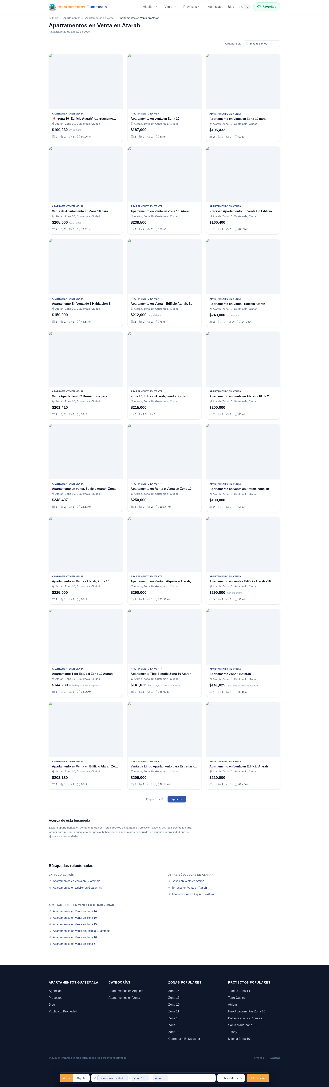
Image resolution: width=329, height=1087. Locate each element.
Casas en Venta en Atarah (188, 881)
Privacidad (274, 1057)
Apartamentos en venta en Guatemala (76, 881)
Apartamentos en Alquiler (126, 990)
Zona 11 (173, 1011)
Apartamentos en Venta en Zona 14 (75, 911)
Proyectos (190, 6)
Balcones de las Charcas (245, 1018)
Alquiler (148, 6)
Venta (168, 6)
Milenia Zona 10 (239, 1038)
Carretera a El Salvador (184, 1038)
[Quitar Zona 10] (146, 1078)
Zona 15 (174, 997)
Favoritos (269, 6)
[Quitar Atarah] (165, 1078)
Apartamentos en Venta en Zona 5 (74, 943)
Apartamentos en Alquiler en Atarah (193, 894)
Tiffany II (233, 1032)
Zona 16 (174, 1018)
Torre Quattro (237, 997)
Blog (231, 6)
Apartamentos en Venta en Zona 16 (75, 937)
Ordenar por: (233, 43)
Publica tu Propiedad (63, 1011)
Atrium (232, 1004)
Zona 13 (174, 1032)
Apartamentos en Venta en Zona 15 (75, 924)
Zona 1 (173, 1025)
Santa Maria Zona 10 (242, 1025)
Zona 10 (174, 1004)
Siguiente (177, 799)
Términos (258, 1057)
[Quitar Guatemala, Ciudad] (125, 1078)
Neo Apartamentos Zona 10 (246, 1011)
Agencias (214, 6)
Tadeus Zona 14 (239, 990)
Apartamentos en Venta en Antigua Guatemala (81, 930)
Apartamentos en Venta (124, 997)
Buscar (260, 1078)
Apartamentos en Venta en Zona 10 (75, 917)
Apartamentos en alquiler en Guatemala (77, 887)
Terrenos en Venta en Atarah (189, 887)
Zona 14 (174, 990)
